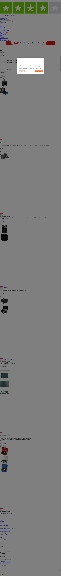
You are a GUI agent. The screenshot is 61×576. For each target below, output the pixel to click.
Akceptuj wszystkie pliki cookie (39, 71)
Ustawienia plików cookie (22, 71)
